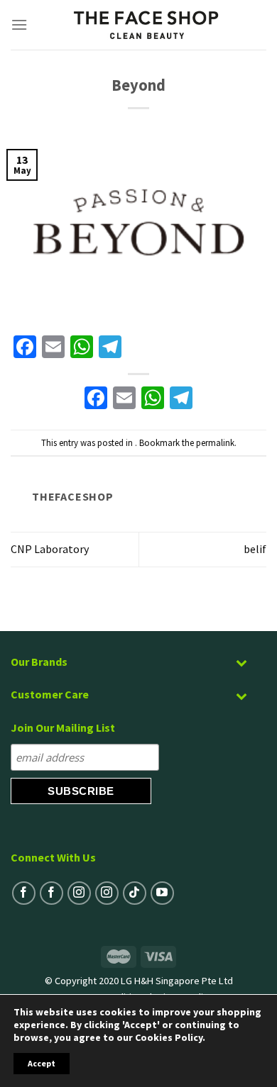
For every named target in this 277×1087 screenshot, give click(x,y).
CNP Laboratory (50, 549)
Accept (41, 1063)
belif (255, 549)
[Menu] (19, 24)
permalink (215, 442)
